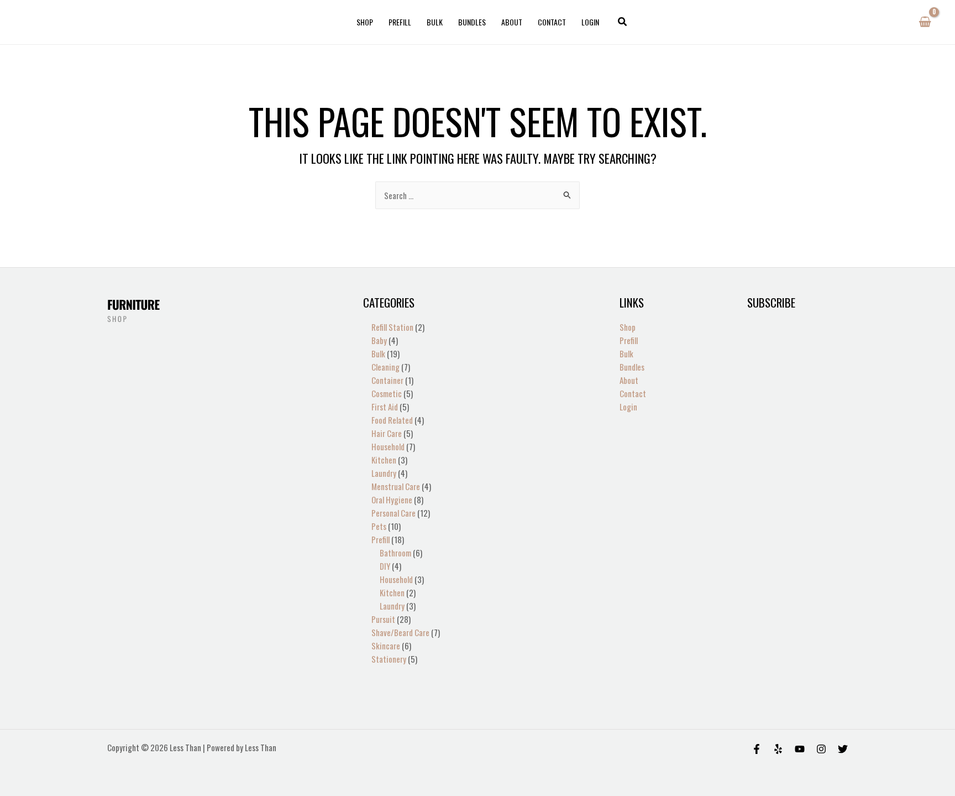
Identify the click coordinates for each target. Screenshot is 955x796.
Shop (364, 22)
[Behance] (800, 749)
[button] (623, 22)
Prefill (400, 22)
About (511, 22)
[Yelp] (778, 749)
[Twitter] (843, 749)
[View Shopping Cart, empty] (925, 22)
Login (590, 22)
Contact (552, 22)
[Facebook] (757, 749)
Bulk (435, 22)
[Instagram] (821, 749)
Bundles (472, 22)
